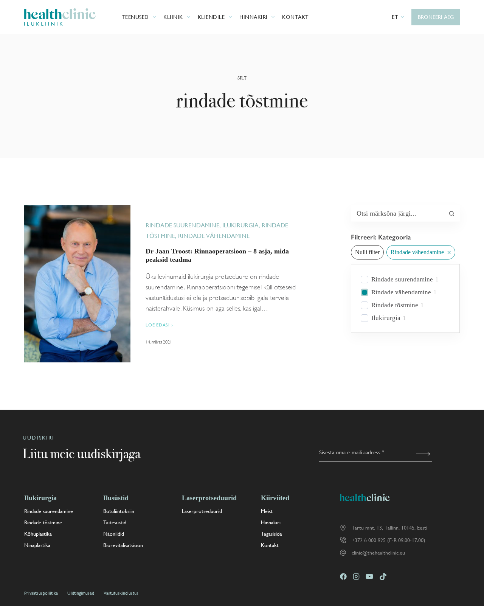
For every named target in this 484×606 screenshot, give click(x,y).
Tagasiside (271, 534)
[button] (398, 17)
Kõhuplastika (38, 534)
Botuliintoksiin (118, 511)
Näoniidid (113, 534)
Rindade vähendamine (214, 235)
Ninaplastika (37, 545)
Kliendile (211, 17)
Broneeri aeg (436, 17)
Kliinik (173, 17)
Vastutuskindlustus (121, 593)
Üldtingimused (80, 593)
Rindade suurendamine (182, 225)
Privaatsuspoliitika (41, 593)
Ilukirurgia (240, 225)
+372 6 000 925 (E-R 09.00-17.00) (388, 540)
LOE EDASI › (159, 325)
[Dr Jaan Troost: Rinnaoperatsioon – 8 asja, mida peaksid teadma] (77, 283)
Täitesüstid (114, 522)
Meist (267, 511)
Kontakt (295, 17)
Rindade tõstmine (394, 305)
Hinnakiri (253, 17)
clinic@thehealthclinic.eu (378, 553)
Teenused (135, 17)
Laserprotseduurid (202, 511)
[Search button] (451, 213)
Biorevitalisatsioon (123, 545)
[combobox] (397, 213)
